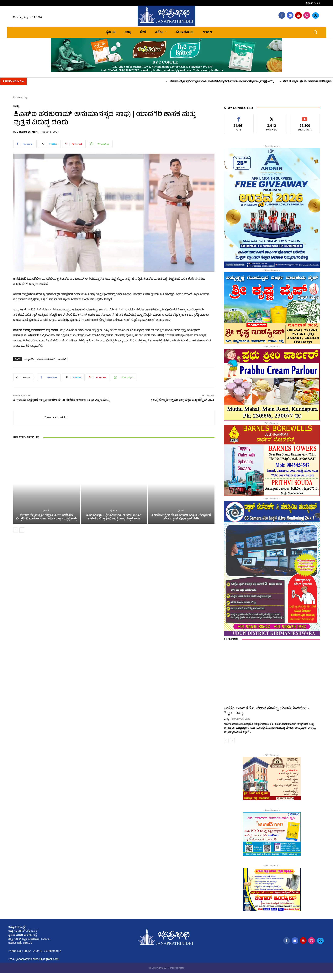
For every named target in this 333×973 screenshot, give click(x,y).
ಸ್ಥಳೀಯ (46, 511)
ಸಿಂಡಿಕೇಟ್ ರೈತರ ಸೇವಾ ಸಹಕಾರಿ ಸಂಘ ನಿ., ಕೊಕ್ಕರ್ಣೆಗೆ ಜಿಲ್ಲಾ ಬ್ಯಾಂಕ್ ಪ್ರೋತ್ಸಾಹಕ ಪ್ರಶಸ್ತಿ (181, 517)
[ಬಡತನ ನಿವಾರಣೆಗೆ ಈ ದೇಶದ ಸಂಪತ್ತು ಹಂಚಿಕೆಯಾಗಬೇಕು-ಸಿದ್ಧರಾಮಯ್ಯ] (272, 675)
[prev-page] (15, 529)
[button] (315, 32)
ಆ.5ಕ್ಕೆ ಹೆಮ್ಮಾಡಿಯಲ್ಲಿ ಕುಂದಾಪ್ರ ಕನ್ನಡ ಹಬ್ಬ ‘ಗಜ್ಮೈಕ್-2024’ (182, 400)
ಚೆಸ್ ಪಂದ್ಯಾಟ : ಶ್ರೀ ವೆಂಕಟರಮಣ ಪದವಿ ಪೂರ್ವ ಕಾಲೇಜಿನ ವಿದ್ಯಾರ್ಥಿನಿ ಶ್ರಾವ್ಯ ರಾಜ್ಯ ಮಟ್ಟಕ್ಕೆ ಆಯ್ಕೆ (255, 81)
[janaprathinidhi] (166, 16)
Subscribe (305, 117)
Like (239, 117)
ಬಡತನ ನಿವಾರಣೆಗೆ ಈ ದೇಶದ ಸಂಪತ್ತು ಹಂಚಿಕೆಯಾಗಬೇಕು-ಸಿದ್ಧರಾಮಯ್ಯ (266, 711)
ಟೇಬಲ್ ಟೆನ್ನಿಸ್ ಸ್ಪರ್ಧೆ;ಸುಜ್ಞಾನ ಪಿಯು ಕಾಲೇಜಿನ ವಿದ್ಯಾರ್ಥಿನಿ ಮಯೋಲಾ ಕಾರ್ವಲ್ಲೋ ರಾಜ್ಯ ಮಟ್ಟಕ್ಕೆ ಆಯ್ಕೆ (144, 81)
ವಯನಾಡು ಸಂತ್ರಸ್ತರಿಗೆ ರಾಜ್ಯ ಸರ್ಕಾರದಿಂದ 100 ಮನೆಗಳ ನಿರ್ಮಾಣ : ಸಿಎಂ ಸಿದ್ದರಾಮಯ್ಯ (61, 400)
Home (16, 97)
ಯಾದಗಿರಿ (62, 359)
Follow (271, 117)
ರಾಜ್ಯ (25, 97)
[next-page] (21, 529)
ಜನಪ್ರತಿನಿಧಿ (29, 359)
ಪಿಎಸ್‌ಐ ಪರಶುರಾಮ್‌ (46, 359)
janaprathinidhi (27, 131)
